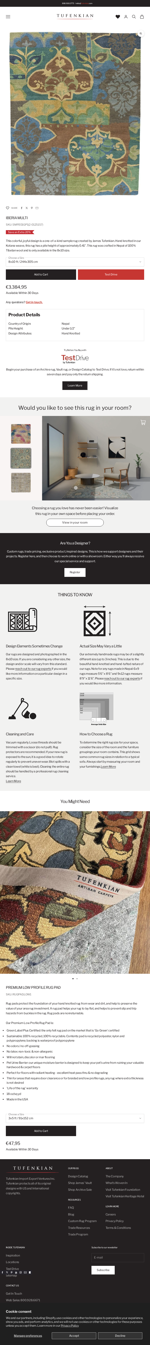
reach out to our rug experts (33, 668)
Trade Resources (79, 1228)
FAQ (71, 1207)
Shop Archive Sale (80, 1189)
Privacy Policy (70, 1325)
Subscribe (103, 1270)
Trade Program (78, 1234)
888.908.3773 (68, 3)
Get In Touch (14, 1293)
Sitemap (11, 1275)
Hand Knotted (71, 333)
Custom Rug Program (82, 1221)
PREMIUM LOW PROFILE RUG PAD (33, 987)
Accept (74, 1335)
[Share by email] (36, 208)
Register (75, 572)
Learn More (75, 385)
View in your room (75, 522)
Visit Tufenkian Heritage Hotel (125, 1196)
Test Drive (111, 274)
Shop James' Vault (80, 1183)
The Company (115, 1176)
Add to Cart (41, 274)
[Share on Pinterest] (31, 208)
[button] (7, 208)
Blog (71, 1214)
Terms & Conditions (118, 1228)
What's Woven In (117, 1183)
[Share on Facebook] (21, 208)
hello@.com (84, 3)
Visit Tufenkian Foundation (123, 1189)
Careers (111, 1214)
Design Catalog (78, 1176)
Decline (120, 1335)
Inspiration (13, 1255)
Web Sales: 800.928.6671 (23, 1300)
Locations (12, 1262)
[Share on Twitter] (26, 208)
